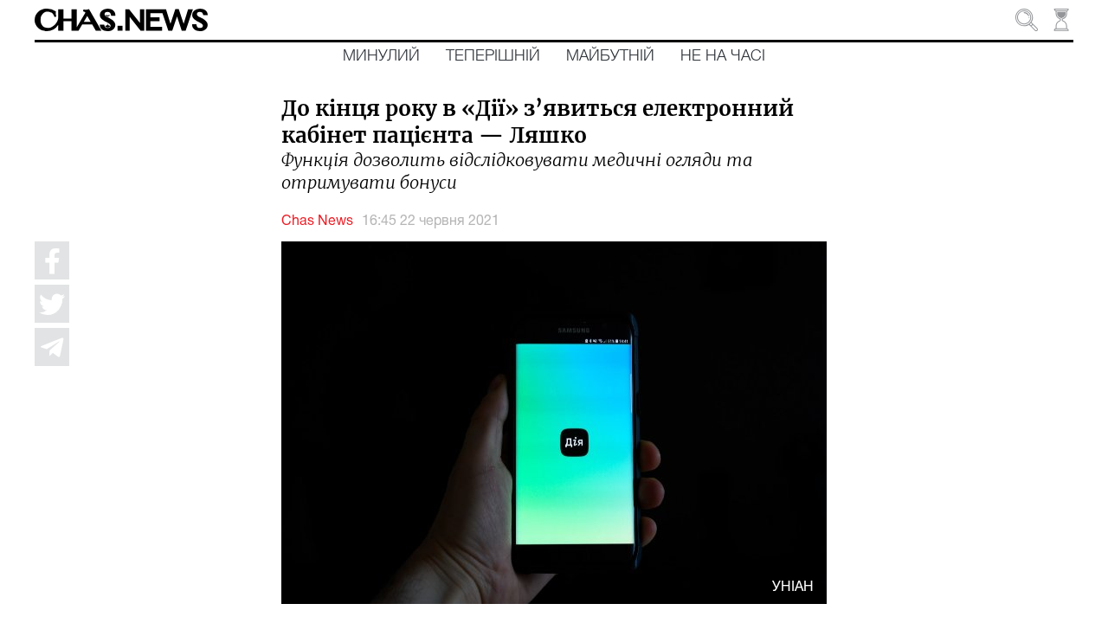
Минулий (381, 56)
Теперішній (493, 56)
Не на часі (722, 56)
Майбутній (610, 56)
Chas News (317, 221)
